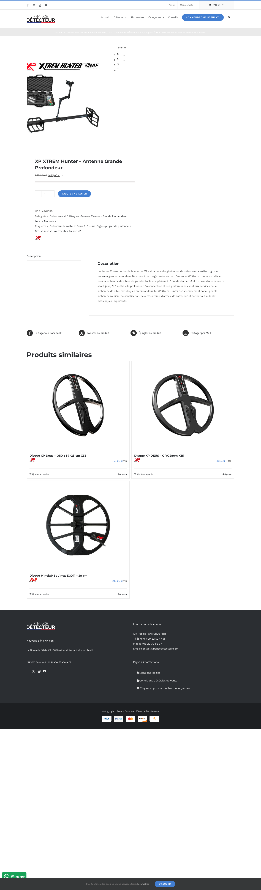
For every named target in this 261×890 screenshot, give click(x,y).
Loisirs (39, 221)
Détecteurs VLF (59, 216)
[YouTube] (44, 671)
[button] (229, 17)
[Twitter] (33, 671)
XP (79, 231)
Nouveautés (60, 231)
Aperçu (123, 474)
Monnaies (50, 221)
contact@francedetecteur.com (159, 648)
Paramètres (143, 884)
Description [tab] (34, 256)
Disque (91, 226)
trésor (72, 231)
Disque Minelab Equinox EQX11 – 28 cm (58, 575)
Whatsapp (18, 876)
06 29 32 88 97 (152, 643)
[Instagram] (39, 671)
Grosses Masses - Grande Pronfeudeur (103, 216)
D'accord (165, 884)
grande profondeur (120, 226)
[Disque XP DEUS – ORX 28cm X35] (183, 405)
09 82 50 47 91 (156, 638)
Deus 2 (81, 226)
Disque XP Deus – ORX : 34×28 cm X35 (57, 455)
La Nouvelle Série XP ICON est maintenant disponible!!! (60, 650)
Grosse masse (43, 231)
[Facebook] (28, 671)
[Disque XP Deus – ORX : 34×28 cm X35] (78, 405)
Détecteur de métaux (63, 226)
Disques (74, 216)
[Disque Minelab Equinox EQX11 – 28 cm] (78, 525)
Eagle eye (102, 226)
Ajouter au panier (74, 193)
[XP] (45, 238)
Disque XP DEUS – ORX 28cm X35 (159, 455)
